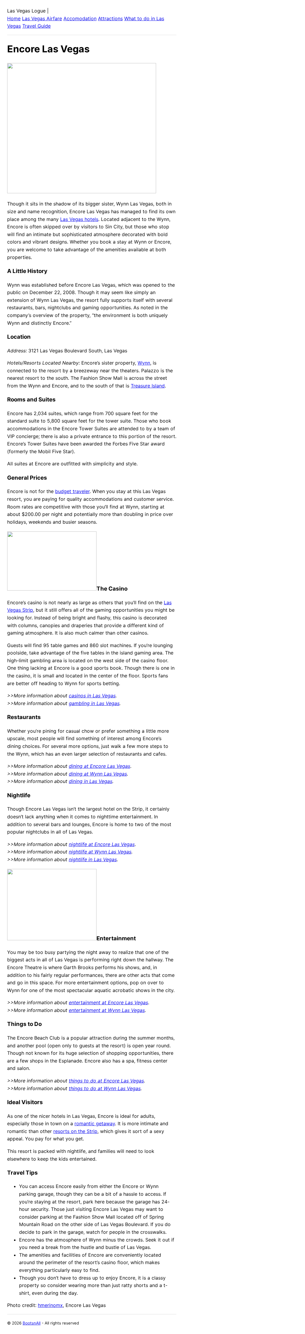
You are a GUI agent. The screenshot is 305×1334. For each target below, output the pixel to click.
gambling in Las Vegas (94, 703)
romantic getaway (94, 1123)
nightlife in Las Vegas (93, 859)
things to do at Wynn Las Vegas (105, 1088)
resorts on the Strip (75, 1131)
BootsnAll (32, 1323)
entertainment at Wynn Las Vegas (107, 1010)
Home (14, 18)
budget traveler (72, 491)
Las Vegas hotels (79, 219)
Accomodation (80, 18)
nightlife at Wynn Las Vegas (100, 852)
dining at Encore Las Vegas (99, 766)
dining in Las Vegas (90, 781)
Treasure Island (148, 386)
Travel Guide (36, 26)
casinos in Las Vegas (92, 696)
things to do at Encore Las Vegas (106, 1081)
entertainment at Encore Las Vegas (108, 1002)
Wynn (144, 363)
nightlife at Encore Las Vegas (102, 844)
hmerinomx (50, 1305)
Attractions (110, 18)
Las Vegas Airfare (42, 18)
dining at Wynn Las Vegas (98, 774)
